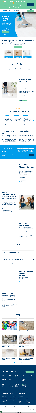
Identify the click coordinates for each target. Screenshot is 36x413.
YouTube (29, 367)
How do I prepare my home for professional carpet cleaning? (13, 259)
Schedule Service (30, 4)
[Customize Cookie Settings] (1, 412)
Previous (2, 54)
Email (17, 147)
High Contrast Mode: (17, 412)
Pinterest (31, 367)
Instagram (32, 367)
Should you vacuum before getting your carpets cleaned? (13, 255)
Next (33, 54)
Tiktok (33, 367)
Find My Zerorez (29, 371)
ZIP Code (29, 147)
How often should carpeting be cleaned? (10, 263)
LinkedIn (30, 367)
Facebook (28, 367)
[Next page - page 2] (21, 362)
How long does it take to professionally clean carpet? (12, 248)
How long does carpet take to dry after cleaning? (11, 252)
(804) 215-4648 (32, 9)
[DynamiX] (32, 410)
